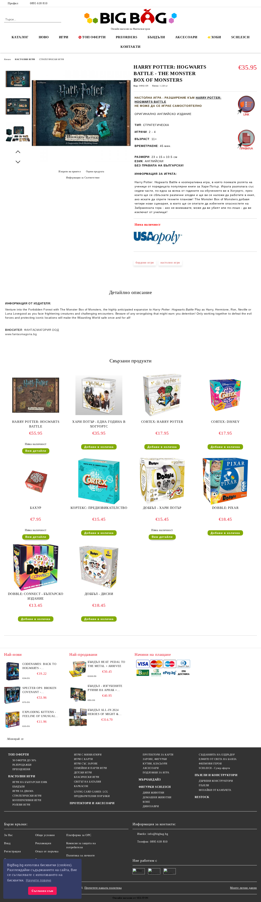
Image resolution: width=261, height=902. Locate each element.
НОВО (44, 37)
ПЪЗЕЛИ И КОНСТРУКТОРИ (216, 775)
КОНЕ (146, 801)
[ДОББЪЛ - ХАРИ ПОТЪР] (162, 481)
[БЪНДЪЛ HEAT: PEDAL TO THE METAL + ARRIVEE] (77, 669)
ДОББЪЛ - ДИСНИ (99, 594)
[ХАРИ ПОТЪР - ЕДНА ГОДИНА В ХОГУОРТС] (98, 393)
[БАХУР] (35, 481)
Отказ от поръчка (47, 851)
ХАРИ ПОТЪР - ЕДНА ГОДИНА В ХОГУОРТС (99, 424)
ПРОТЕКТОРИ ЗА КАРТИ (158, 754)
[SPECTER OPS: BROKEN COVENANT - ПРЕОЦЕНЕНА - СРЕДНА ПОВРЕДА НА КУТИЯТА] (12, 695)
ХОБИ (216, 37)
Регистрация (12, 851)
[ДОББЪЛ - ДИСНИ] (98, 567)
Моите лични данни (243, 887)
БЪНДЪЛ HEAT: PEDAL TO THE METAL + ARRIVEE (106, 664)
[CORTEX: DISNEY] (225, 395)
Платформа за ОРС (78, 835)
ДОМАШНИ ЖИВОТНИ (157, 797)
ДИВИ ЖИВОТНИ (153, 792)
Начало (7, 59)
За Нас (8, 835)
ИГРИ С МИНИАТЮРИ (88, 754)
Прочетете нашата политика (103, 887)
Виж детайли (35, 450)
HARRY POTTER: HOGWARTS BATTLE (35, 424)
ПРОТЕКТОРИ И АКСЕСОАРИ (92, 803)
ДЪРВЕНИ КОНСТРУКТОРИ (216, 781)
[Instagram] (248, 3)
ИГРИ (63, 37)
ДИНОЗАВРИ (151, 806)
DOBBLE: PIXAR (225, 507)
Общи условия (45, 835)
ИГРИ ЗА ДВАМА (23, 791)
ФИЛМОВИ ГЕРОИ (210, 763)
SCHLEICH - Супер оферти (214, 768)
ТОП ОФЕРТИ (94, 37)
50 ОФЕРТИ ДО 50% (24, 760)
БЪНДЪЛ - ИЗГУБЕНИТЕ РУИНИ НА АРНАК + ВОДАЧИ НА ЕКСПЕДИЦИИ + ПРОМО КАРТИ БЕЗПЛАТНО (105, 688)
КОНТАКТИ (130, 46)
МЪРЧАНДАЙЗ (150, 779)
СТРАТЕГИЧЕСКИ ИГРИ (51, 59)
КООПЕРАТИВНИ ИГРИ (26, 800)
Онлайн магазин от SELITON (130, 898)
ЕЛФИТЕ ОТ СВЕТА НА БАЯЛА (218, 759)
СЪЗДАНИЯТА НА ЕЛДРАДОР (217, 754)
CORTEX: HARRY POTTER (162, 421)
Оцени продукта (95, 171)
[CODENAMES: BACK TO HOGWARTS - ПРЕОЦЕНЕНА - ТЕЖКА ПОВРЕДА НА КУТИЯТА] (12, 671)
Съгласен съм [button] (42, 890)
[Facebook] (236, 3)
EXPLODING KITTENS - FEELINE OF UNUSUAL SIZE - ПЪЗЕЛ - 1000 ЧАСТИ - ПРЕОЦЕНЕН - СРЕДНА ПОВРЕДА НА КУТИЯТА (39, 714)
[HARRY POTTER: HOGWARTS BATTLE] (35, 395)
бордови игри (145, 262)
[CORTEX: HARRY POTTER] (162, 395)
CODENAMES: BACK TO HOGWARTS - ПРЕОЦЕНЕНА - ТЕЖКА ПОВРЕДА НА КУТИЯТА (39, 666)
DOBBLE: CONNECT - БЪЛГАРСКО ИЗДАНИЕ (35, 596)
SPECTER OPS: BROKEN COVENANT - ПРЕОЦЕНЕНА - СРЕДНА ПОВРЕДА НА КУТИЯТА (40, 690)
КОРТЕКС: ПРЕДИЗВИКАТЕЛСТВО (99, 507)
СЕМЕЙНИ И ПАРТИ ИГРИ (90, 768)
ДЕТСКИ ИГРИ (83, 772)
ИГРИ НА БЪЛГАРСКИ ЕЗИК (29, 782)
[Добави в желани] (254, 225)
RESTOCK (202, 797)
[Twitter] (242, 3)
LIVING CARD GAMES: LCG (91, 791)
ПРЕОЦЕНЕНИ (21, 769)
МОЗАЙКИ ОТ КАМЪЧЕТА (215, 790)
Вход (7, 843)
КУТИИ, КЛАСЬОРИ (155, 763)
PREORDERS (126, 37)
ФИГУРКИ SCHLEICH (155, 786)
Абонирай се (15, 738)
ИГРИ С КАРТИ (83, 759)
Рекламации (43, 843)
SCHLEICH (240, 37)
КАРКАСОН (81, 786)
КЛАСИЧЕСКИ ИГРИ (86, 777)
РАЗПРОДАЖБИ (22, 764)
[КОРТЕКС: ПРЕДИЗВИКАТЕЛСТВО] (98, 481)
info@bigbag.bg (158, 833)
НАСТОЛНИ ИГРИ (25, 59)
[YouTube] (254, 3)
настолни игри (170, 262)
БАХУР (35, 507)
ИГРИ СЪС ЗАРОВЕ (86, 763)
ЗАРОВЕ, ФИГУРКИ (155, 759)
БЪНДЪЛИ (156, 37)
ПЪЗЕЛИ (204, 785)
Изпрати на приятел (70, 171)
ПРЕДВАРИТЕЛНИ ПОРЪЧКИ (92, 796)
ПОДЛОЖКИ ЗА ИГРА (156, 772)
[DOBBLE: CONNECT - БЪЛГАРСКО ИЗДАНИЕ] (35, 567)
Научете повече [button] (38, 880)
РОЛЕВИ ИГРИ (21, 804)
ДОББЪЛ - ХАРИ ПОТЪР (162, 507)
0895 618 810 (38, 3)
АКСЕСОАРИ (186, 37)
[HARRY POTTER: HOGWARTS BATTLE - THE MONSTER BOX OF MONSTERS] (81, 161)
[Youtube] (162, 850)
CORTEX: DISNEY (225, 421)
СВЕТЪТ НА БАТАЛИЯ (87, 781)
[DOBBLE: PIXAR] (225, 481)
